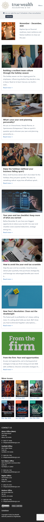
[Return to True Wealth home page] (17, 5)
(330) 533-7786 (7, 455)
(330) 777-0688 (7, 441)
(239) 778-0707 (7, 485)
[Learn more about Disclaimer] (5, 506)
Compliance (5, 510)
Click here (9, 17)
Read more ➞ (22, 87)
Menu (40, 5)
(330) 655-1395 (7, 499)
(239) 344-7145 (7, 470)
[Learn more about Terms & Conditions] (17, 506)
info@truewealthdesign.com (11, 442)
